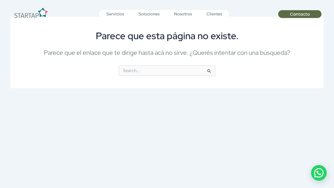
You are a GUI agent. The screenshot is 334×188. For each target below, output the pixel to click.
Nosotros (183, 14)
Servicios (115, 14)
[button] (319, 173)
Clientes (214, 14)
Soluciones (149, 14)
